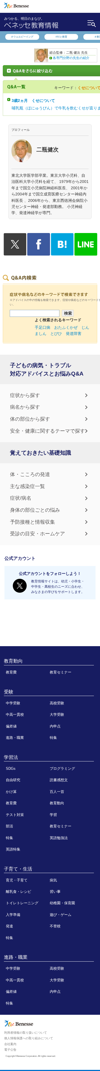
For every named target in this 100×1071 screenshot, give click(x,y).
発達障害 (73, 333)
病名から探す (25, 407)
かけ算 (11, 792)
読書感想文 (59, 780)
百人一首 (57, 792)
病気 (53, 880)
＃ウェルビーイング (22, 36)
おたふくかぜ (66, 327)
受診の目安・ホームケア (37, 533)
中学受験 (13, 703)
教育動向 (13, 661)
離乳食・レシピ (18, 891)
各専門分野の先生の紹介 (71, 58)
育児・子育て (17, 880)
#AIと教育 (61, 36)
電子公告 (10, 1049)
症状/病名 (20, 498)
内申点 (55, 726)
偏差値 (11, 726)
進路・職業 (15, 738)
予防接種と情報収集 (32, 522)
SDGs (11, 768)
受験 (8, 692)
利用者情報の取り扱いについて (25, 1032)
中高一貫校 (15, 714)
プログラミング (62, 768)
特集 (53, 738)
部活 (9, 826)
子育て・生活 (18, 869)
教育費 (11, 672)
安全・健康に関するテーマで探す (47, 431)
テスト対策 (15, 815)
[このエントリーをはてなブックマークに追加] (62, 252)
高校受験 (57, 703)
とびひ (56, 333)
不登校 (55, 926)
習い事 (55, 891)
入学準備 (13, 915)
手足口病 (42, 327)
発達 (9, 926)
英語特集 (13, 849)
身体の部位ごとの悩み (35, 510)
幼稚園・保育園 (62, 903)
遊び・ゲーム (60, 915)
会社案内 (10, 1044)
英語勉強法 (59, 838)
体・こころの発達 (30, 474)
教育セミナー (60, 672)
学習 (53, 815)
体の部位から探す (30, 419)
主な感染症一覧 (27, 486)
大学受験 (57, 714)
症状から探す (25, 395)
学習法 (11, 757)
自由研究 (13, 780)
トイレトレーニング (22, 903)
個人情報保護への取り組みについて (28, 1038)
